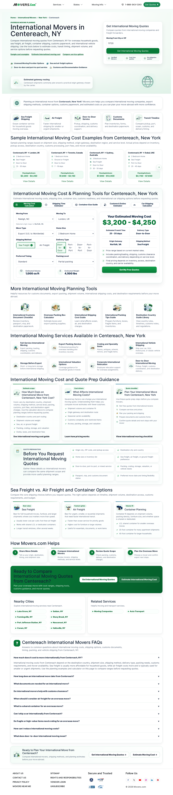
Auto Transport (137, 611)
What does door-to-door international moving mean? (86, 736)
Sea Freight (24, 245)
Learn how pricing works (77, 436)
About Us (18, 773)
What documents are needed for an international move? (86, 683)
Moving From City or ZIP (116, 38)
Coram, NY (22, 628)
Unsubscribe (57, 786)
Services (57, 4)
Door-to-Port (80, 247)
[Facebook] (128, 780)
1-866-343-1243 (133, 4)
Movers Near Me (22, 786)
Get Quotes (151, 4)
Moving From (22, 213)
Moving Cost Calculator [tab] (29, 204)
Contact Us (19, 777)
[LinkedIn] (151, 780)
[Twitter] (134, 780)
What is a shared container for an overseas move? (86, 706)
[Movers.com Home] (25, 4)
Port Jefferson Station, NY (29, 622)
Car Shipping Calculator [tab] (147, 204)
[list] (86, 167)
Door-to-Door (60, 247)
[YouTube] (140, 780)
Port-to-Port (70, 247)
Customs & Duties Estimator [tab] (118, 204)
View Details (29, 181)
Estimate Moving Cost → (145, 754)
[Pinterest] (157, 780)
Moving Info (97, 4)
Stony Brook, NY (60, 617)
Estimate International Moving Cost (139, 579)
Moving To (61, 213)
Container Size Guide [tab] (88, 205)
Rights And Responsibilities (65, 777)
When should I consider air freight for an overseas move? (86, 698)
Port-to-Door (89, 247)
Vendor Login (58, 782)
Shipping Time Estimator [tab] (58, 204)
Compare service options (73, 54)
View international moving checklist (134, 436)
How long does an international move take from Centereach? (86, 676)
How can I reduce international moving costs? (86, 728)
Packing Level (62, 256)
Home (13, 17)
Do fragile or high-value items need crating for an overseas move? (86, 721)
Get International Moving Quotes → (109, 754)
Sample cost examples (20, 54)
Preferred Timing (23, 256)
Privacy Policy (21, 782)
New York (43, 17)
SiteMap (55, 773)
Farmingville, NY (25, 617)
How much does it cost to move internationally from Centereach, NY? (86, 657)
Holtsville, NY (59, 628)
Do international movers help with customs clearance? (86, 691)
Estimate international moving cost (46, 54)
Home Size (61, 228)
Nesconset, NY (60, 622)
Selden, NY (58, 611)
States (76, 4)
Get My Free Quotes (129, 269)
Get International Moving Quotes (132, 51)
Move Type (21, 228)
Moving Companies (103, 611)
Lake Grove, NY (24, 611)
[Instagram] (145, 780)
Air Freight (45, 245)
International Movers (27, 17)
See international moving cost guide (31, 436)
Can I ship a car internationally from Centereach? (86, 713)
